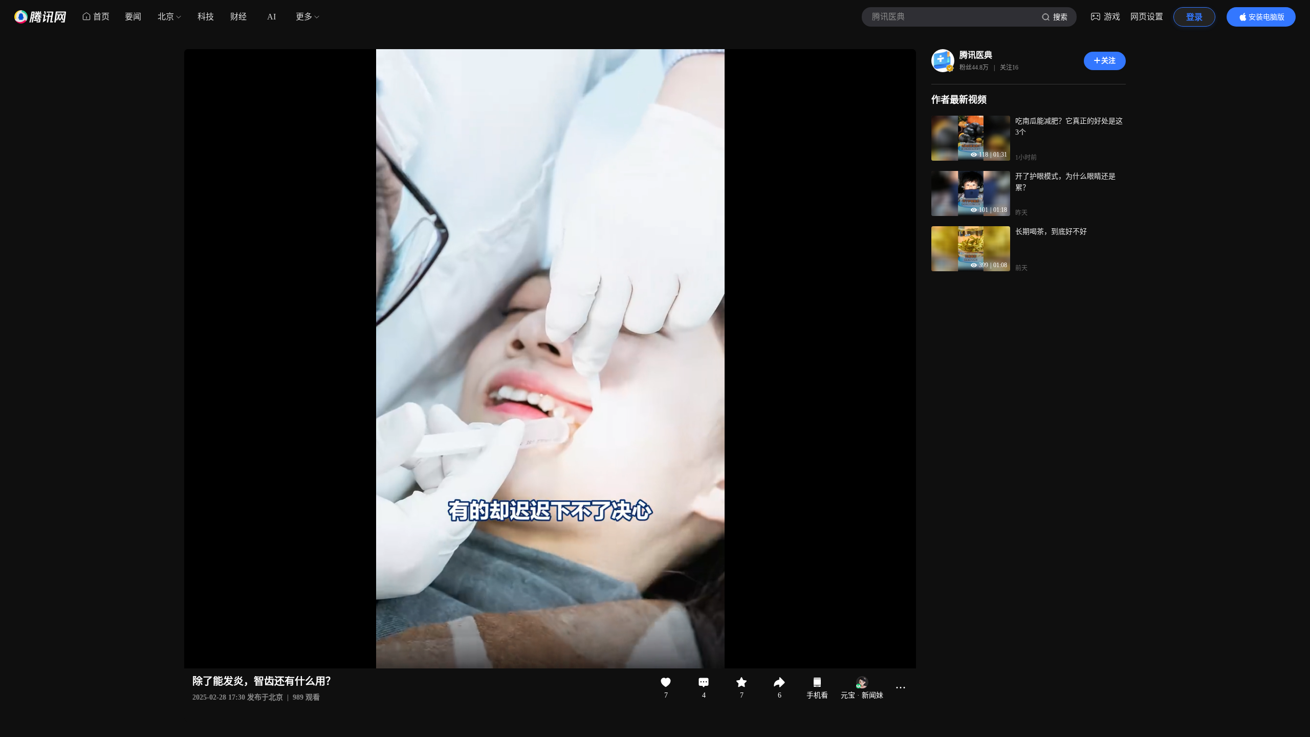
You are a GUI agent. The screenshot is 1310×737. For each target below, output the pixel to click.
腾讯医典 (975, 55)
